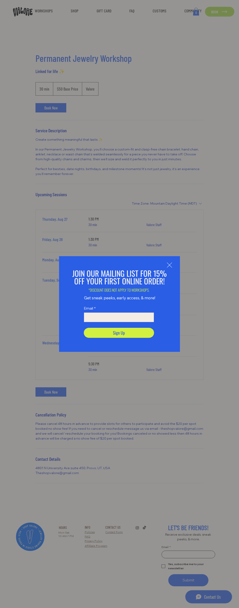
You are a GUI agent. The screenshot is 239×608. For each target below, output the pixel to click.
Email (90, 308)
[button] (169, 265)
